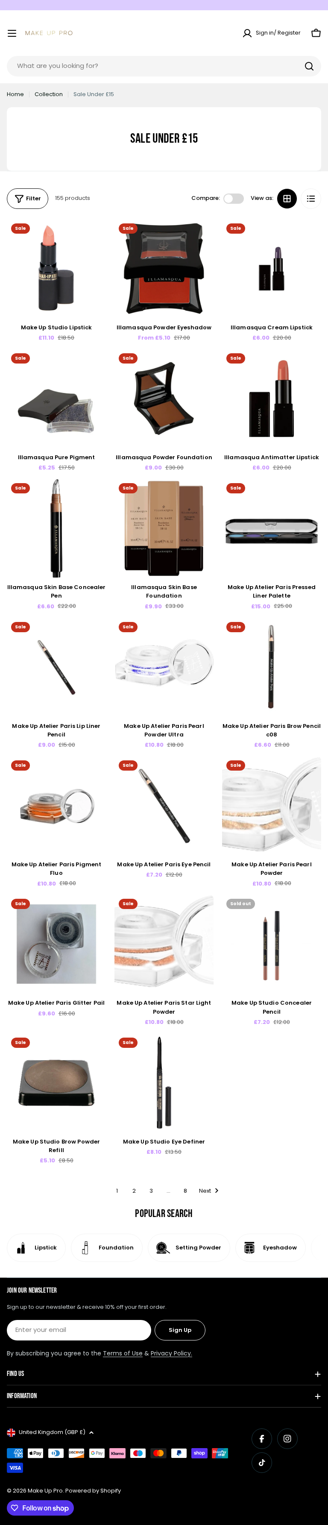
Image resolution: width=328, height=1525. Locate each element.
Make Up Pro (45, 1491)
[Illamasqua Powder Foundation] (164, 398)
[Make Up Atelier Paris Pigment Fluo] (56, 805)
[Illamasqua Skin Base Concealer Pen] (56, 528)
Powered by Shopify (93, 1491)
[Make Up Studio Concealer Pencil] (271, 944)
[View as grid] (287, 198)
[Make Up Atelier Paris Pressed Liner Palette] (271, 528)
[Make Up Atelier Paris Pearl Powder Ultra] (164, 667)
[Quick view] (93, 238)
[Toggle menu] (12, 33)
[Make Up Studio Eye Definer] (164, 1082)
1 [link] (117, 1191)
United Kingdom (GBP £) (52, 1432)
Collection (49, 94)
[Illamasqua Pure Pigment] (56, 398)
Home (15, 94)
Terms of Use (123, 1353)
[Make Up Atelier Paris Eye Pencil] (164, 805)
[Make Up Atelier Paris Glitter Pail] (56, 944)
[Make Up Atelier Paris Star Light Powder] (164, 944)
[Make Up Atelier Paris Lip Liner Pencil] (56, 667)
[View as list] (311, 198)
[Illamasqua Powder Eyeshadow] (164, 268)
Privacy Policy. (171, 1353)
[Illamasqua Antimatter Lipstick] (271, 398)
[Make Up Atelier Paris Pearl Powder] (271, 805)
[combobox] (164, 66)
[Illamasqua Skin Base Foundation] (164, 528)
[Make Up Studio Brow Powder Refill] (56, 1082)
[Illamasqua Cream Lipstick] (271, 268)
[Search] (309, 66)
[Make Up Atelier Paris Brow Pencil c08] (271, 667)
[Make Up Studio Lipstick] (56, 268)
